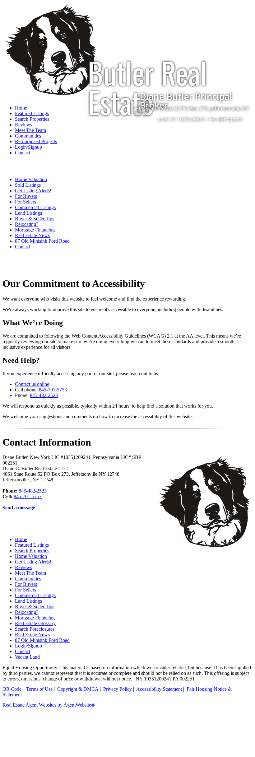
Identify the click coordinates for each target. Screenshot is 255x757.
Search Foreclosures (34, 629)
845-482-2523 (44, 395)
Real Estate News (32, 235)
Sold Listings (28, 185)
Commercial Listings (35, 207)
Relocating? (26, 224)
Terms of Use (39, 689)
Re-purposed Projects (36, 141)
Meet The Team (30, 130)
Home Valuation (31, 179)
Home (21, 539)
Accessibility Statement (159, 689)
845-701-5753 (53, 389)
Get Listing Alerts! (33, 190)
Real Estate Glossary (35, 623)
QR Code (11, 689)
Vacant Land (27, 657)
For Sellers (25, 201)
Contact (22, 152)
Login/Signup (28, 147)
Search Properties (32, 550)
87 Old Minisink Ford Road (42, 241)
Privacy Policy (117, 689)
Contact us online (32, 384)
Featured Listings (32, 545)
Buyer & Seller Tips (34, 218)
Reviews (23, 124)
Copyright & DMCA (78, 689)
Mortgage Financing (35, 229)
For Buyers (26, 196)
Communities (28, 135)
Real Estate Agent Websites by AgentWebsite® (48, 705)
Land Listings (28, 213)
